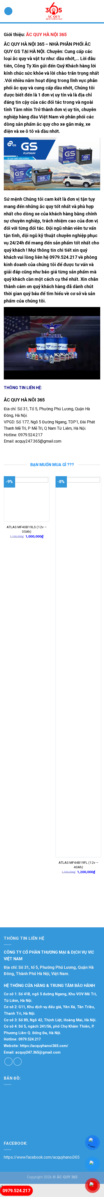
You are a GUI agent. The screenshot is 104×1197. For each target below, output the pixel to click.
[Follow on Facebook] (8, 1061)
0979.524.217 (30, 434)
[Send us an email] (17, 1061)
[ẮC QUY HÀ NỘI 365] (54, 11)
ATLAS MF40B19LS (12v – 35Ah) (27, 529)
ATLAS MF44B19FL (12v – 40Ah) (78, 864)
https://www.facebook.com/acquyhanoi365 (42, 1157)
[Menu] (8, 11)
